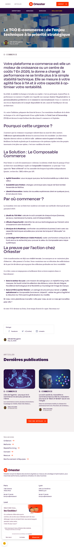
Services (42, 11)
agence (8, 4)
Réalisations (57, 11)
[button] (16, 11)
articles (17, 4)
